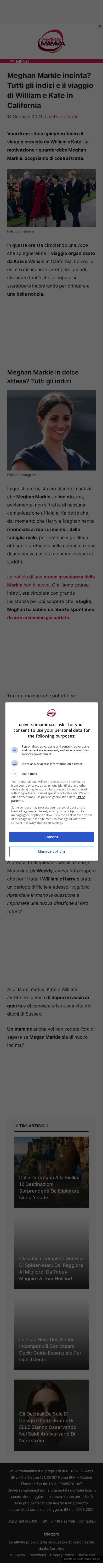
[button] (51, 773)
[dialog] (51, 781)
